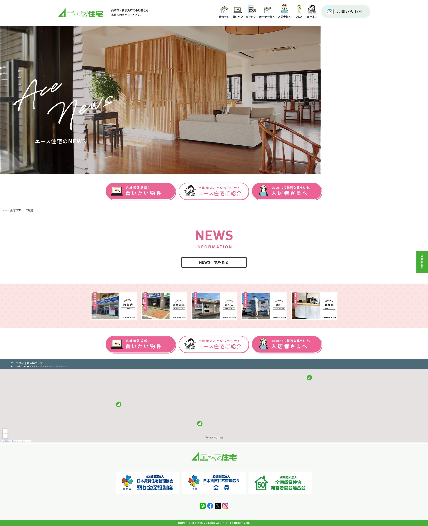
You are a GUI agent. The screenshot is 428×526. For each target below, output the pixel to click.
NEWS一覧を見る (214, 262)
